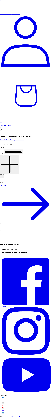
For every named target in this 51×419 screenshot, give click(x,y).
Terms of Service (5, 239)
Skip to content (3, 0)
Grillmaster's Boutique (6, 237)
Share (2, 182)
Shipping (1, 148)
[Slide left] (0, 127)
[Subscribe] (12, 255)
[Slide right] (0, 130)
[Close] (0, 223)
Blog (3, 233)
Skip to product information (5, 125)
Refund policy (4, 241)
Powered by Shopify (18, 416)
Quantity (2, 153)
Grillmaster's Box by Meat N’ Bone (8, 416)
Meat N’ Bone (4, 235)
